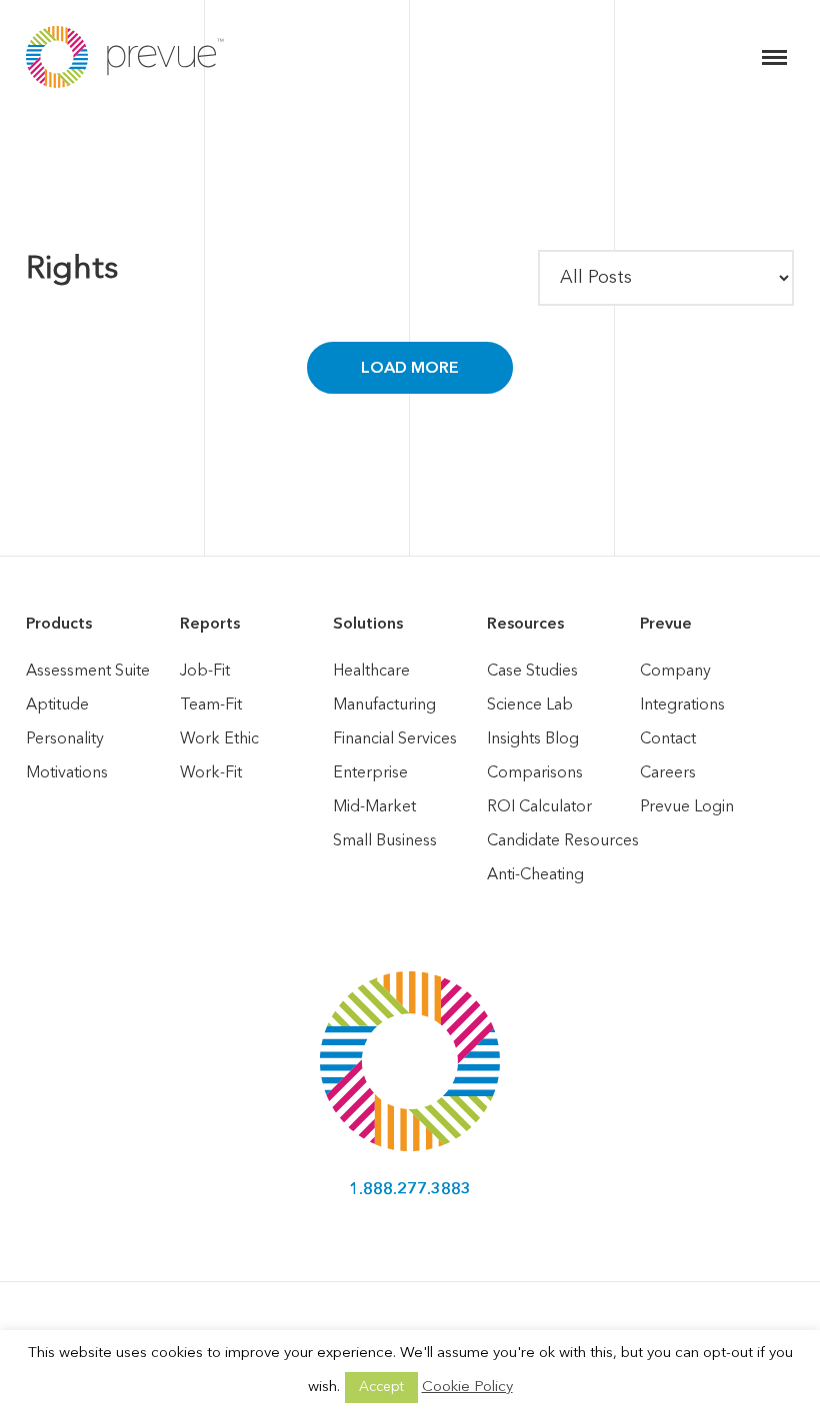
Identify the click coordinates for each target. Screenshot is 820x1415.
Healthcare (371, 672)
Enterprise (370, 773)
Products (59, 625)
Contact (668, 739)
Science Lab (530, 705)
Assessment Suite (88, 672)
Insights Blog (533, 739)
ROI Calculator (539, 807)
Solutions (368, 625)
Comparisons (535, 773)
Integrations (682, 705)
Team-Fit (211, 705)
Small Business (385, 841)
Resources (525, 625)
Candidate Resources (563, 841)
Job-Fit (205, 672)
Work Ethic (219, 739)
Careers (668, 773)
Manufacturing (384, 705)
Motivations (67, 773)
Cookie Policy (467, 1387)
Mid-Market (374, 807)
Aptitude (57, 705)
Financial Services (395, 739)
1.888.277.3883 (410, 1190)
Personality (65, 739)
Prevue (666, 625)
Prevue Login (687, 807)
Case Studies (532, 672)
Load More (410, 369)
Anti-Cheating (535, 875)
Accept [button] (381, 1387)
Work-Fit (211, 773)
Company (675, 672)
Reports (210, 625)
